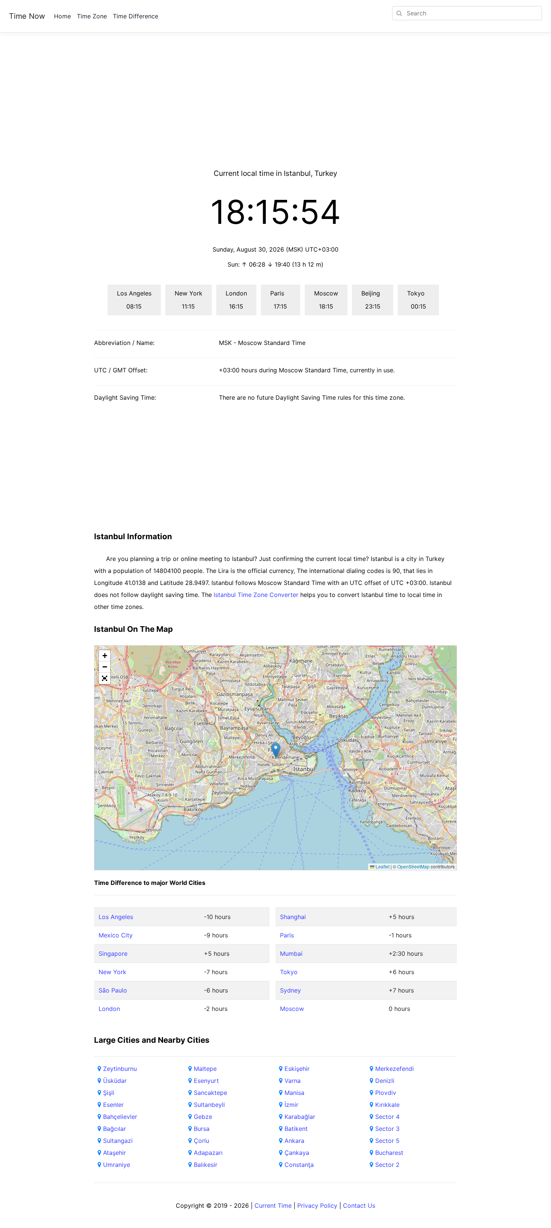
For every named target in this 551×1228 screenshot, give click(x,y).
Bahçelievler (120, 1116)
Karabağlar (299, 1116)
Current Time (273, 1205)
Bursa (202, 1128)
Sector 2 (387, 1164)
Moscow (292, 1008)
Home (62, 16)
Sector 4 (387, 1116)
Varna (292, 1080)
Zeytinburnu (120, 1068)
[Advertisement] (275, 109)
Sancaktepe (210, 1092)
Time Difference (135, 16)
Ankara (294, 1140)
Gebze (203, 1116)
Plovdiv (385, 1092)
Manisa (294, 1092)
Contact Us (359, 1205)
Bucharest (389, 1152)
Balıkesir (205, 1164)
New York (112, 972)
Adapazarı (208, 1152)
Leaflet (381, 866)
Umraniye (116, 1164)
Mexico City (116, 935)
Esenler (113, 1104)
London (109, 1008)
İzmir (291, 1104)
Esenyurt (206, 1080)
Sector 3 (387, 1128)
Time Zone (92, 16)
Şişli (108, 1092)
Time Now (27, 16)
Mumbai (291, 953)
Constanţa (299, 1164)
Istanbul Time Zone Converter (256, 594)
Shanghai (293, 917)
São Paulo (113, 990)
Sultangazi (118, 1140)
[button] (275, 750)
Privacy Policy (317, 1205)
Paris (287, 935)
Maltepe (205, 1068)
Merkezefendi (394, 1068)
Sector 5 (387, 1140)
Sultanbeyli (209, 1104)
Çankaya (296, 1152)
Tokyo (289, 972)
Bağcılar (114, 1128)
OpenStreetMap (413, 866)
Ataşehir (114, 1152)
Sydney (290, 990)
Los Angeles (116, 917)
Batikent (296, 1128)
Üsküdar (115, 1080)
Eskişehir (297, 1068)
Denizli (384, 1080)
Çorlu (201, 1140)
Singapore (113, 953)
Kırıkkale (387, 1104)
